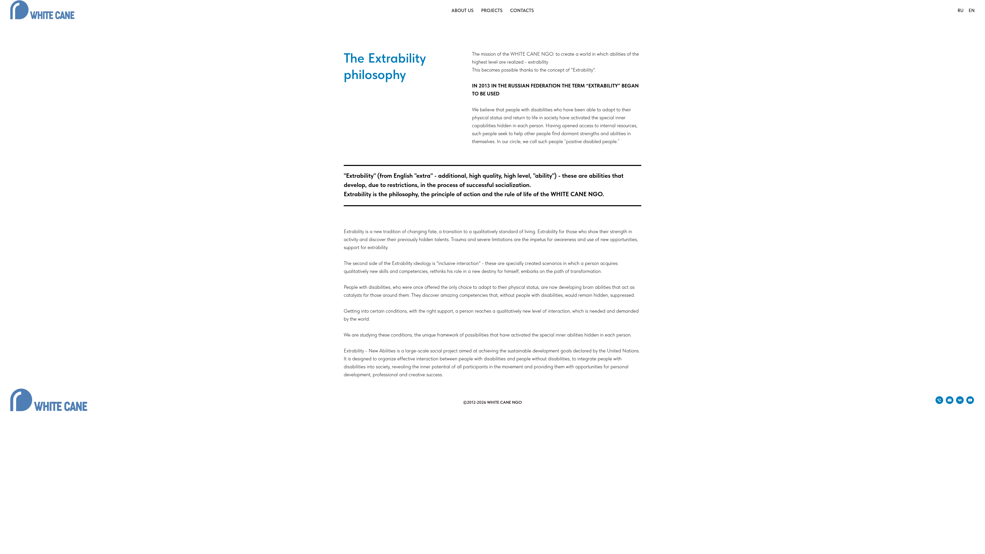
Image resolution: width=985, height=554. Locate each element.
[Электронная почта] (949, 402)
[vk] (960, 402)
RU (960, 10)
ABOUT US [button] (462, 10)
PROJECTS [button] (492, 10)
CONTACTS (522, 10)
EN (972, 10)
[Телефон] (939, 402)
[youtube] (970, 402)
